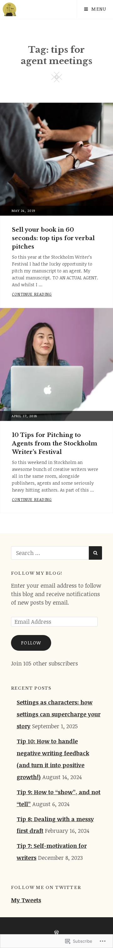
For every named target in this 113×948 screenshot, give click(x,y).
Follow (31, 643)
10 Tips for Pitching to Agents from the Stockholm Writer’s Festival (54, 443)
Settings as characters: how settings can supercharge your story (58, 714)
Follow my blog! (36, 573)
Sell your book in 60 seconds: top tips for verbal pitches (53, 238)
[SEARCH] (95, 553)
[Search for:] (50, 553)
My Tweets (26, 900)
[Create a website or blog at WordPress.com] (56, 932)
